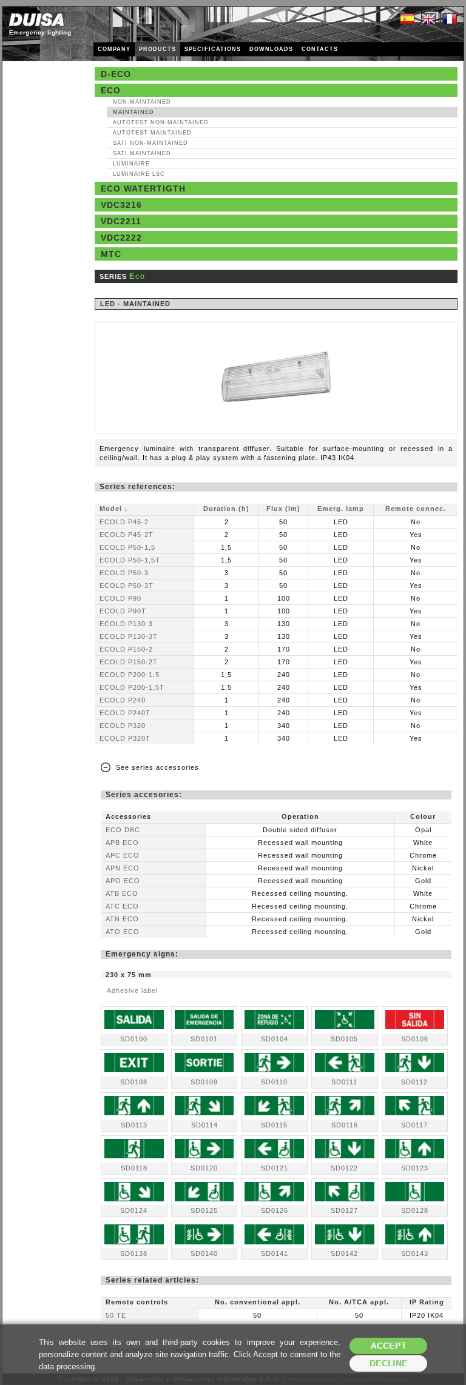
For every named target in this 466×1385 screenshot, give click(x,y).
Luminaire (131, 164)
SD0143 (414, 1253)
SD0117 (414, 1125)
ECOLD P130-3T (129, 636)
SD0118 (134, 1168)
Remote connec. (415, 508)
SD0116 (344, 1125)
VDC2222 (121, 237)
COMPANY (114, 49)
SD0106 (414, 1039)
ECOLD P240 (123, 700)
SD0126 (274, 1210)
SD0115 (274, 1125)
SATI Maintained (142, 153)
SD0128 (414, 1210)
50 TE (116, 1315)
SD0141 (274, 1253)
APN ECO (123, 868)
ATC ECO (122, 906)
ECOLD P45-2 (124, 522)
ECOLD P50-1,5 (127, 547)
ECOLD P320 (123, 725)
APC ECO (123, 855)
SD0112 (414, 1082)
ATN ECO (122, 919)
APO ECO (123, 880)
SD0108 (133, 1082)
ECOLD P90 (120, 598)
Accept (389, 1345)
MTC (111, 254)
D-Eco (116, 74)
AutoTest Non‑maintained (161, 122)
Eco (111, 90)
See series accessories (157, 767)
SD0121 (274, 1168)
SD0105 (344, 1039)
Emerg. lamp (340, 508)
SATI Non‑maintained (150, 143)
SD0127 (344, 1210)
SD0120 (204, 1168)
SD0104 (274, 1039)
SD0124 (133, 1210)
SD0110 (274, 1082)
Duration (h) (226, 508)
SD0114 (204, 1125)
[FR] (449, 19)
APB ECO (122, 842)
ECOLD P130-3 (126, 623)
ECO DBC (123, 829)
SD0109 (204, 1082)
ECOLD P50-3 (124, 572)
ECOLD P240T (125, 712)
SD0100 (133, 1039)
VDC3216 (121, 205)
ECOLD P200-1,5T (132, 687)
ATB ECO (122, 893)
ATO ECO (123, 931)
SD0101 (204, 1039)
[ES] (407, 19)
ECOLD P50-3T (127, 585)
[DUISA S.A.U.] (36, 19)
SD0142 (344, 1253)
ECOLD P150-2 (126, 649)
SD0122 (344, 1168)
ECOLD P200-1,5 (130, 674)
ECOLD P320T (125, 738)
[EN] (428, 19)
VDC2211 (121, 221)
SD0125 (204, 1210)
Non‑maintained (142, 102)
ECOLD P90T (123, 611)
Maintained (133, 112)
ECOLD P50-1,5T (130, 560)
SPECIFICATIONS (212, 49)
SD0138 (133, 1253)
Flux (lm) (283, 508)
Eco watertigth (143, 188)
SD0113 (134, 1125)
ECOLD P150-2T (129, 662)
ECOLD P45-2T (127, 534)
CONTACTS (320, 49)
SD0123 (414, 1168)
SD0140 (204, 1253)
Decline (389, 1363)
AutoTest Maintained (152, 133)
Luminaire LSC (139, 174)
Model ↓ (114, 508)
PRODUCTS (157, 49)
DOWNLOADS (271, 49)
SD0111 (344, 1082)
